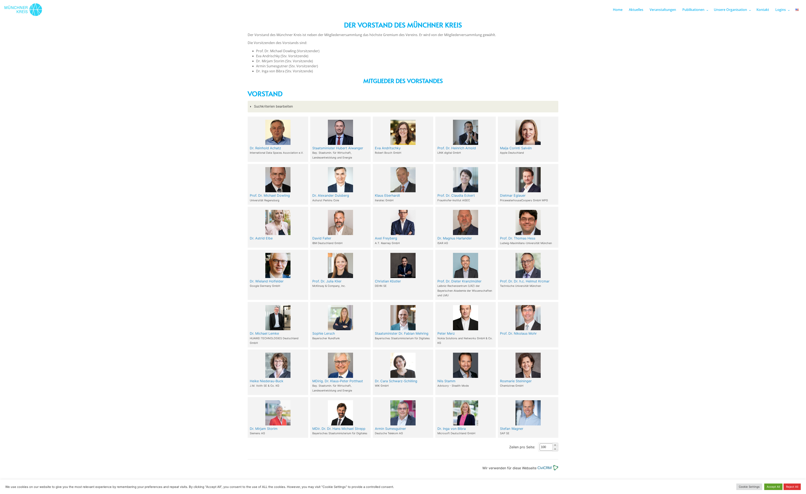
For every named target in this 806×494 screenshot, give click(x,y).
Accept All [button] (773, 486)
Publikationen (693, 9)
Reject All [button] (792, 486)
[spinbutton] (551, 447)
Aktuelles (636, 9)
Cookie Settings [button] (749, 486)
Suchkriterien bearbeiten (273, 106)
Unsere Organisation (730, 9)
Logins (780, 9)
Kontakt (762, 9)
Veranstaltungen (663, 9)
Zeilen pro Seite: (522, 447)
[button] (555, 445)
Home (618, 9)
